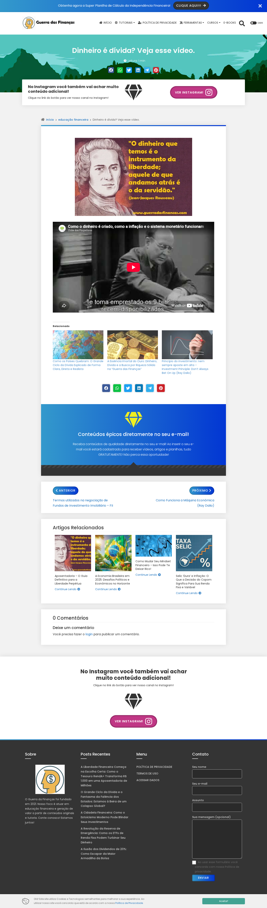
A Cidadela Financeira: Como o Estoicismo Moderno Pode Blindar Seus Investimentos (104, 817)
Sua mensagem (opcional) (211, 817)
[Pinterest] (156, 70)
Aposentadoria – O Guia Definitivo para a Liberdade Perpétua (71, 579)
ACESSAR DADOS (147, 780)
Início (50, 120)
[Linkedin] (138, 70)
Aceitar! (223, 901)
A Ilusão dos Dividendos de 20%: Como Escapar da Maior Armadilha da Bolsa (104, 853)
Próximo (200, 490)
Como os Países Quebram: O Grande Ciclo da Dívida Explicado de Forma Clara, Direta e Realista (78, 365)
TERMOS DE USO (147, 773)
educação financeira (73, 120)
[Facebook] (111, 70)
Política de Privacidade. (129, 903)
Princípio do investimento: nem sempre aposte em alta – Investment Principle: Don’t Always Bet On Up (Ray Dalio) (185, 367)
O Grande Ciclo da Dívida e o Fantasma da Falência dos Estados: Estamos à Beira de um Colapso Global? (103, 799)
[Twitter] (129, 70)
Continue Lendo (65, 589)
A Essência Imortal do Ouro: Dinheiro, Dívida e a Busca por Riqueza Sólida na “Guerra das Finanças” (132, 365)
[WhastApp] (120, 70)
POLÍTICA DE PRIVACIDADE (154, 767)
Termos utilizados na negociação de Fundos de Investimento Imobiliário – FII (83, 503)
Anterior (67, 490)
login (89, 634)
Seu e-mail (199, 784)
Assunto (198, 800)
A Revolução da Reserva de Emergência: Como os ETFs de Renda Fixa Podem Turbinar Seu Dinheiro (103, 835)
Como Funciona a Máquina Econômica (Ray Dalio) (185, 503)
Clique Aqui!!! (189, 5)
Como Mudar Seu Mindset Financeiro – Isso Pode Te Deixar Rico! (153, 565)
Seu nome (199, 767)
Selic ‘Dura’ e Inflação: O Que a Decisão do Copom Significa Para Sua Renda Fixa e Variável (193, 581)
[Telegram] (147, 70)
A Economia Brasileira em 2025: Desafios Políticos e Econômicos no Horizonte (112, 579)
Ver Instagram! (189, 92)
